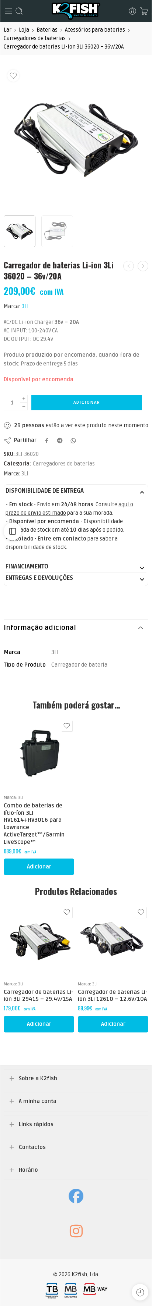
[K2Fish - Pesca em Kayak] (76, 11)
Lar (7, 30)
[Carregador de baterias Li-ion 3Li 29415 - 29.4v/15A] (39, 940)
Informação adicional (40, 628)
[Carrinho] (144, 11)
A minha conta (37, 1101)
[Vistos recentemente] (140, 1292)
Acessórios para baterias (95, 30)
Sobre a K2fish (38, 1078)
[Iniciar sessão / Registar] (132, 11)
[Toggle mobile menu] (8, 11)
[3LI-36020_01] (76, 138)
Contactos (32, 1147)
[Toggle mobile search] (19, 11)
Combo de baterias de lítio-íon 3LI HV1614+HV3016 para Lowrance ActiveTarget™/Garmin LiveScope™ (34, 823)
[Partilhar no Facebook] (46, 440)
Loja (24, 30)
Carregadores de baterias (35, 38)
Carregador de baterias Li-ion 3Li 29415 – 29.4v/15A (38, 996)
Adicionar (86, 402)
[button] (39, 867)
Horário (28, 1170)
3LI (25, 306)
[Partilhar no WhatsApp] (73, 441)
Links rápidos (36, 1124)
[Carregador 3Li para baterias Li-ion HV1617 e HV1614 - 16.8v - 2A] (128, 266)
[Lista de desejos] (13, 76)
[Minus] (24, 406)
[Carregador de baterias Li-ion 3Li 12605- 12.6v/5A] (143, 266)
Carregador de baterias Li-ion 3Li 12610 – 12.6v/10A (113, 996)
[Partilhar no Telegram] (60, 440)
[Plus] (24, 399)
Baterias (47, 30)
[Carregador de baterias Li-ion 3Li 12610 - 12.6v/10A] (113, 940)
